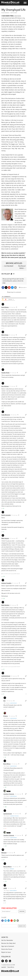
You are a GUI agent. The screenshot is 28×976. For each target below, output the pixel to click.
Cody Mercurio (5, 415)
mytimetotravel (5, 676)
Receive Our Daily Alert (8, 943)
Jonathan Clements (8, 794)
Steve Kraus (4, 335)
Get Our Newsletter (7, 940)
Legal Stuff (3, 967)
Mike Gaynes (5, 538)
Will (4, 701)
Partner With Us (10, 967)
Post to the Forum (6, 949)
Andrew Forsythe (6, 583)
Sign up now (5, 255)
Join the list (22, 257)
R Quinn (5, 716)
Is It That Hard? (8, 266)
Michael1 (4, 852)
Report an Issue (6, 952)
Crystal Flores (5, 372)
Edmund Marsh (7, 866)
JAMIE (5, 888)
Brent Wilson (6, 764)
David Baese (5, 307)
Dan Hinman (5, 386)
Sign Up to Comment (7, 946)
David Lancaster (6, 515)
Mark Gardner (5, 605)
